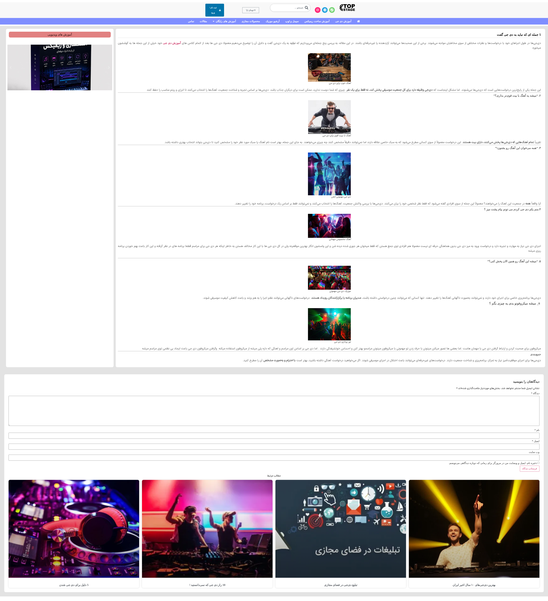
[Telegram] (325, 10)
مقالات (203, 21)
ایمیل (535, 441)
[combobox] (290, 8)
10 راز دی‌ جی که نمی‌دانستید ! (207, 584)
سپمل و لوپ (292, 21)
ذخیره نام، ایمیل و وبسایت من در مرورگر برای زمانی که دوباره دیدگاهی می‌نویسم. (493, 463)
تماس (191, 21)
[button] (109, 67)
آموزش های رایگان (226, 21)
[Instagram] (318, 10)
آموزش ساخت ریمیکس (317, 21)
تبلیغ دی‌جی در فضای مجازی (340, 584)
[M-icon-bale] (332, 10)
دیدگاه (535, 393)
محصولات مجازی (251, 21)
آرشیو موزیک (273, 21)
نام (536, 430)
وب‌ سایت (534, 452)
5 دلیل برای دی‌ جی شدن (73, 584)
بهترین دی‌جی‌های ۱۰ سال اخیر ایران (474, 584)
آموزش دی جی (343, 21)
